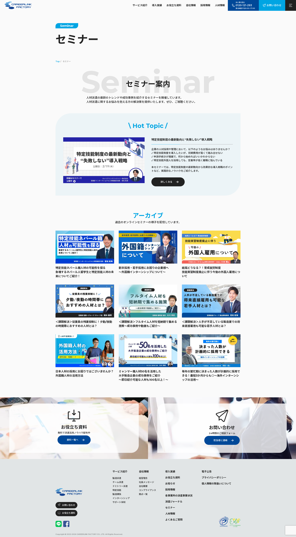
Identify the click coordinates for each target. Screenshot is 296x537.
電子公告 (207, 471)
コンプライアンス (147, 490)
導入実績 (157, 5)
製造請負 (117, 494)
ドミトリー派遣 (120, 486)
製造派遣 (117, 478)
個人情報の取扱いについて (216, 483)
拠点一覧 (143, 494)
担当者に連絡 (220, 440)
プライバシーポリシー (214, 477)
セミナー (170, 507)
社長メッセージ (146, 482)
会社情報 (191, 5)
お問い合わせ (274, 5)
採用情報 (205, 5)
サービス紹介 (140, 5)
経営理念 (143, 478)
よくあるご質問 (174, 519)
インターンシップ (121, 498)
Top (58, 61)
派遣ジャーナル (173, 501)
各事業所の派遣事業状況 (178, 495)
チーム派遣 (118, 482)
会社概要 (143, 486)
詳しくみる (166, 181)
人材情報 (220, 5)
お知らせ (170, 483)
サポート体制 (119, 502)
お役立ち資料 (173, 5)
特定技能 (117, 490)
